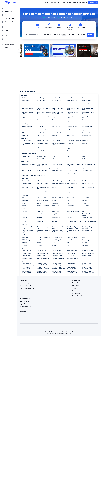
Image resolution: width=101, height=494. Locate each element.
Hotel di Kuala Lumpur (27, 98)
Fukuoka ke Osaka (56, 250)
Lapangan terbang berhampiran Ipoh (26, 268)
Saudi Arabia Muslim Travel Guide (43, 188)
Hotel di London (56, 103)
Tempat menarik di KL (57, 129)
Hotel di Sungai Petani (57, 240)
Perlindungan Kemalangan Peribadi (28, 227)
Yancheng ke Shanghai (72, 258)
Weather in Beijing (41, 129)
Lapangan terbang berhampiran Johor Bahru (43, 268)
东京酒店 (69, 245)
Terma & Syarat (76, 290)
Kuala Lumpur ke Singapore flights (89, 120)
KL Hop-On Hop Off (26, 140)
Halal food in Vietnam (72, 181)
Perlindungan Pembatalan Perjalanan (43, 231)
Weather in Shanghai (27, 129)
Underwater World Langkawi (44, 150)
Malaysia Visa (55, 214)
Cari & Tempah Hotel (27, 168)
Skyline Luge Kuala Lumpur (89, 150)
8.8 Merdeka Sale (41, 175)
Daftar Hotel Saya (24, 309)
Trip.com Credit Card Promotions (42, 165)
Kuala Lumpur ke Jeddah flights (28, 113)
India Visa (24, 221)
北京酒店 (54, 245)
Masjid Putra (70, 150)
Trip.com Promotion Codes (28, 164)
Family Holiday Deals (42, 170)
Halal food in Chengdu (27, 181)
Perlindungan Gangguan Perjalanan (73, 231)
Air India (24, 158)
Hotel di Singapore (71, 103)
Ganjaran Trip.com (24, 304)
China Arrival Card (86, 135)
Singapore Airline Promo (88, 173)
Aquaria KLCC (85, 140)
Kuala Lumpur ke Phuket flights (58, 116)
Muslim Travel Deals (57, 170)
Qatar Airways (55, 158)
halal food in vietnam (27, 183)
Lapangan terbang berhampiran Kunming (72, 272)
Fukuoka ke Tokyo (41, 250)
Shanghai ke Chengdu (42, 253)
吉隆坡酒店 (24, 242)
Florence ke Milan (26, 255)
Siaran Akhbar (75, 285)
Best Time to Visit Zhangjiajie (89, 132)
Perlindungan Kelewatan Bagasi (58, 227)
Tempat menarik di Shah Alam (88, 129)
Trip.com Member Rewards (43, 173)
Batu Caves (55, 147)
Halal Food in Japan (87, 181)
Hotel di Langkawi (41, 98)
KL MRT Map (40, 126)
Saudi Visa (24, 217)
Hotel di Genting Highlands (43, 237)
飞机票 (84, 203)
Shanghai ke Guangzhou (88, 250)
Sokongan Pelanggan (25, 283)
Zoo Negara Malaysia (27, 147)
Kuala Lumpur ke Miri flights (43, 116)
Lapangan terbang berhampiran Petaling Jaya (58, 268)
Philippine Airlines (41, 158)
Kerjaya (74, 288)
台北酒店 (39, 242)
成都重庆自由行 (56, 205)
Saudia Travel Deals (87, 170)
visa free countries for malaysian (87, 218)
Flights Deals (85, 168)
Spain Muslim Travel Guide (58, 191)
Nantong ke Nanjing (87, 255)
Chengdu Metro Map (87, 126)
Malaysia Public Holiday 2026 (29, 175)
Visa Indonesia (55, 211)
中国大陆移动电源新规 (57, 197)
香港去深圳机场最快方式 (43, 205)
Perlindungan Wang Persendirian (87, 227)
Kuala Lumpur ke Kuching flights (73, 113)
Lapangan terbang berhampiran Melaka (72, 264)
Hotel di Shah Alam (72, 237)
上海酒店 (54, 242)
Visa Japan (39, 217)
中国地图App (25, 200)
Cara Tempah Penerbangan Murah (73, 165)
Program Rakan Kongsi (25, 306)
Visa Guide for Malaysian (73, 211)
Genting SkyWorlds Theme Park (28, 144)
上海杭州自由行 (71, 205)
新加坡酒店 (85, 245)
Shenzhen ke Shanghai (88, 253)
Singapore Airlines (41, 156)
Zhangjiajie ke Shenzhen (58, 258)
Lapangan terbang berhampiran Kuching (87, 268)
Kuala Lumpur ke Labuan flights (88, 113)
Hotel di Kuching (86, 98)
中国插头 (84, 200)
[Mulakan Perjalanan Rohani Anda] (59, 50)
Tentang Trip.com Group (78, 296)
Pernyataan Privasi (76, 293)
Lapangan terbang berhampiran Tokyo (72, 268)
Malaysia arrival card (26, 132)
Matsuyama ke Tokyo (72, 250)
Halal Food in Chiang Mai (88, 187)
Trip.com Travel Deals (27, 173)
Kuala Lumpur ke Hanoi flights (73, 109)
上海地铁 (69, 200)
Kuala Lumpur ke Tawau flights (43, 120)
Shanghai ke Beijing (26, 250)
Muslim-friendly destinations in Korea (59, 184)
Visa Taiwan (40, 221)
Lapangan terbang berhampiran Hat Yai (87, 264)
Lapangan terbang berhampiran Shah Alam (88, 272)
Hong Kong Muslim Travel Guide (73, 191)
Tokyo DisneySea (26, 150)
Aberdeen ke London (27, 258)
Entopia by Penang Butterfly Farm (74, 147)
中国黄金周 (55, 203)
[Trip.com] (10, 2)
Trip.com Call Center (57, 164)
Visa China (54, 135)
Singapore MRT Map (72, 126)
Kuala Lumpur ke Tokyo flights (57, 120)
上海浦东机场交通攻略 (42, 200)
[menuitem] (8, 8)
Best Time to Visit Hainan (73, 132)
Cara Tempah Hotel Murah (88, 164)
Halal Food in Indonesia (27, 191)
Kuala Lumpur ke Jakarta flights (88, 109)
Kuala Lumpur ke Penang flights (73, 120)
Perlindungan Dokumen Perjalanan (27, 231)
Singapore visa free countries (89, 221)
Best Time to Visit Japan (58, 132)
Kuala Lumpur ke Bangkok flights (43, 109)
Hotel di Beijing (25, 100)
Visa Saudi (69, 214)
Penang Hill (85, 143)
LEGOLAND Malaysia (57, 140)
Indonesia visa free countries (74, 221)
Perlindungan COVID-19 (88, 230)
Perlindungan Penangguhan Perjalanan (44, 227)
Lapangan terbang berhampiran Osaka (56, 272)
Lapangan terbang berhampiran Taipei (26, 272)
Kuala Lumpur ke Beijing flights (58, 109)
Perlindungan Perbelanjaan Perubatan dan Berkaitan (58, 231)
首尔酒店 (84, 242)
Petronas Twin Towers (42, 140)
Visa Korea (69, 217)
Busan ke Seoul (41, 255)
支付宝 (23, 203)
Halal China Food (71, 187)
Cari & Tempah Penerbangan (44, 168)
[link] (45, 2)
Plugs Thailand (40, 135)
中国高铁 (39, 203)
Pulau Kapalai (70, 143)
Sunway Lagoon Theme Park (74, 140)
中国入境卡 (24, 197)
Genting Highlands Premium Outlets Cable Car (59, 144)
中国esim (54, 200)
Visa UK (23, 214)
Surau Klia (54, 187)
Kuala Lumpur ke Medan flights (28, 116)
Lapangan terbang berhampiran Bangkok (57, 264)
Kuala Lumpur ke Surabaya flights (28, 120)
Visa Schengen (55, 221)
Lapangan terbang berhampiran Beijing (42, 272)
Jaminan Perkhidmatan (25, 285)
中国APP (69, 203)
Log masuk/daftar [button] (93, 2)
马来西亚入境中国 (41, 197)
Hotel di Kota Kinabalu (57, 98)
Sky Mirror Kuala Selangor (43, 147)
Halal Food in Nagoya (42, 191)
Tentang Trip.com (76, 283)
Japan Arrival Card (41, 132)
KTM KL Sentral (56, 126)
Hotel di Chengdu (86, 100)
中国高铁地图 (70, 197)
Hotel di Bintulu (71, 240)
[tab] (37, 26)
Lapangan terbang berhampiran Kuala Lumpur (28, 264)
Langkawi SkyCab (56, 150)
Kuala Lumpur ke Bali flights (28, 108)
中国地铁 (24, 205)
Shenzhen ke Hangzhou (58, 255)
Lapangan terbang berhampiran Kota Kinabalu (43, 264)
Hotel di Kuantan (41, 240)
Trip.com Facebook (56, 173)
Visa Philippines (56, 217)
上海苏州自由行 (86, 205)
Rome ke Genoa (71, 255)
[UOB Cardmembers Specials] (32, 50)
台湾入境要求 (85, 197)
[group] (49, 17)
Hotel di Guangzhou (57, 100)
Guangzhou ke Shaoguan (43, 258)
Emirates (69, 158)
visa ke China (40, 214)
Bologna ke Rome (26, 253)
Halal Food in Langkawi (88, 183)
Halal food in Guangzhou (58, 181)
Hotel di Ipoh (25, 237)
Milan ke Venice (71, 253)
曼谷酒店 (69, 242)
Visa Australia (70, 135)
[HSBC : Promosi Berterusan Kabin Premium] (85, 50)
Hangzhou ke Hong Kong (58, 253)
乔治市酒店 (40, 245)
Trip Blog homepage (27, 126)
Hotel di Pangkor (86, 240)
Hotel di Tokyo (40, 103)
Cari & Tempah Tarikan (57, 168)
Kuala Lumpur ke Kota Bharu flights (44, 113)
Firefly (68, 156)
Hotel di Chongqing (72, 100)
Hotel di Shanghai (41, 100)
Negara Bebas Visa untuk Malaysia (88, 214)
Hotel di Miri (85, 237)
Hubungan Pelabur (24, 301)
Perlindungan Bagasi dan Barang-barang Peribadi (73, 227)
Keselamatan (23, 311)
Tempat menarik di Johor (73, 129)
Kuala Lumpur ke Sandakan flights (73, 116)
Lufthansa (84, 158)
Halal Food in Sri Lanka (27, 187)
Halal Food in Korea (41, 181)
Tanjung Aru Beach (86, 147)
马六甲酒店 (24, 245)
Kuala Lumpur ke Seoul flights (88, 116)
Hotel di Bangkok (86, 103)
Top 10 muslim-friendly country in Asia (72, 184)
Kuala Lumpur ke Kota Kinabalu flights (57, 113)
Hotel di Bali (25, 103)
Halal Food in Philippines (43, 183)
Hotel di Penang (71, 98)
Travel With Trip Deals (27, 170)
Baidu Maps (25, 135)
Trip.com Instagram (71, 173)
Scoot (83, 156)
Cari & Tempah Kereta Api (73, 168)
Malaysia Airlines (26, 156)
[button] (2, 2)
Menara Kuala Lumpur (42, 143)
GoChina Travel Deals (72, 170)
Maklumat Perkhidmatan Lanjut (27, 288)
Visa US (84, 211)
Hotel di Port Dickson (57, 237)
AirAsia (53, 156)
